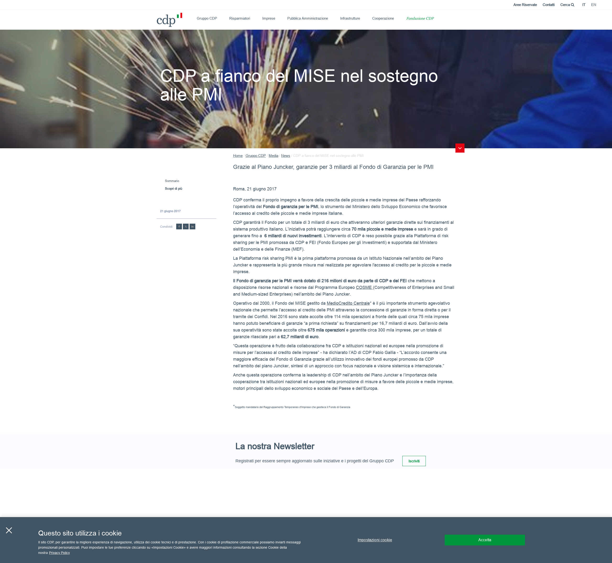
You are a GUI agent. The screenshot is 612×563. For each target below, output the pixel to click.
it (583, 5)
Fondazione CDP (420, 19)
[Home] (158, 18)
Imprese (268, 18)
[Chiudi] (9, 530)
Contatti (549, 5)
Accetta (484, 540)
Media (273, 156)
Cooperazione (383, 18)
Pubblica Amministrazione (307, 18)
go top (459, 148)
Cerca (565, 5)
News (285, 156)
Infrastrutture (350, 18)
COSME (364, 287)
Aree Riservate (525, 5)
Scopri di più (173, 188)
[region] (306, 540)
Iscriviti (414, 461)
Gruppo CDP (207, 18)
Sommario (172, 181)
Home (238, 156)
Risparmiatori (239, 18)
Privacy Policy (59, 552)
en (593, 5)
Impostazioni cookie (375, 540)
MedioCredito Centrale (348, 303)
